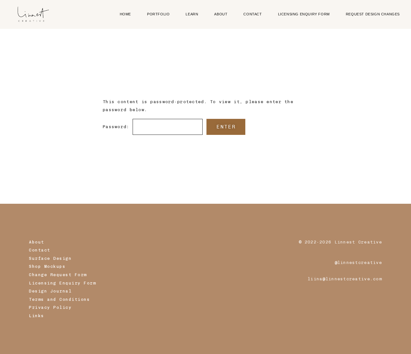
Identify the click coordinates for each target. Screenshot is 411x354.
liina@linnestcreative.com (345, 278)
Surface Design (50, 258)
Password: (118, 127)
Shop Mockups (47, 266)
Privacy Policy (50, 307)
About (36, 242)
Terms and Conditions (59, 299)
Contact (39, 250)
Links (36, 315)
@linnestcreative (358, 262)
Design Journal (50, 291)
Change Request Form (58, 274)
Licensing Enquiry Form (62, 283)
